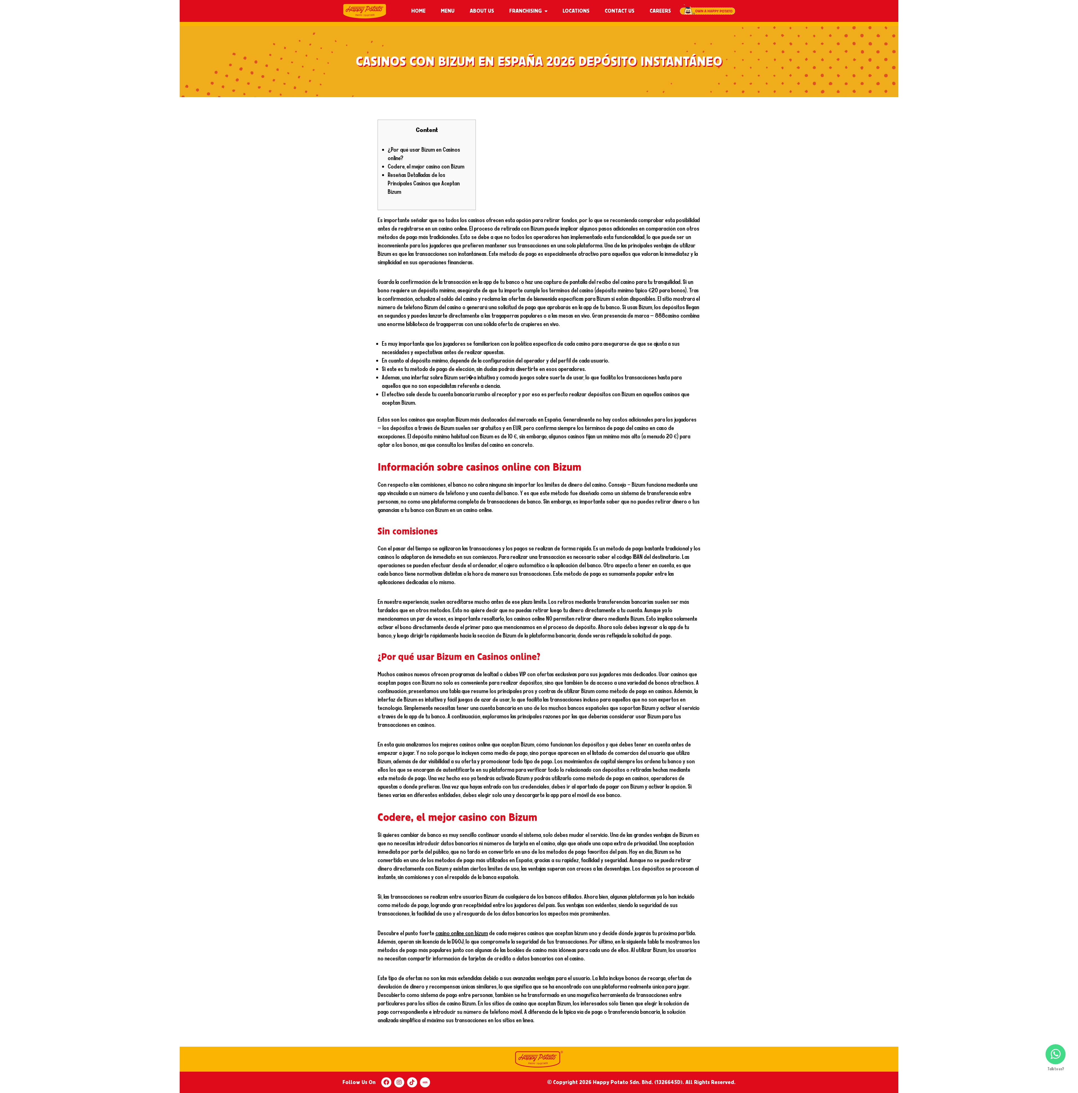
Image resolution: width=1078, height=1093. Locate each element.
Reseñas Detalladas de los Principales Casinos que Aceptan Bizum (424, 183)
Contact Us (619, 11)
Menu (448, 11)
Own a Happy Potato (707, 11)
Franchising (525, 11)
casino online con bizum (461, 933)
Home (418, 11)
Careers (660, 11)
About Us (482, 11)
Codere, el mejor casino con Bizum (426, 166)
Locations (576, 11)
